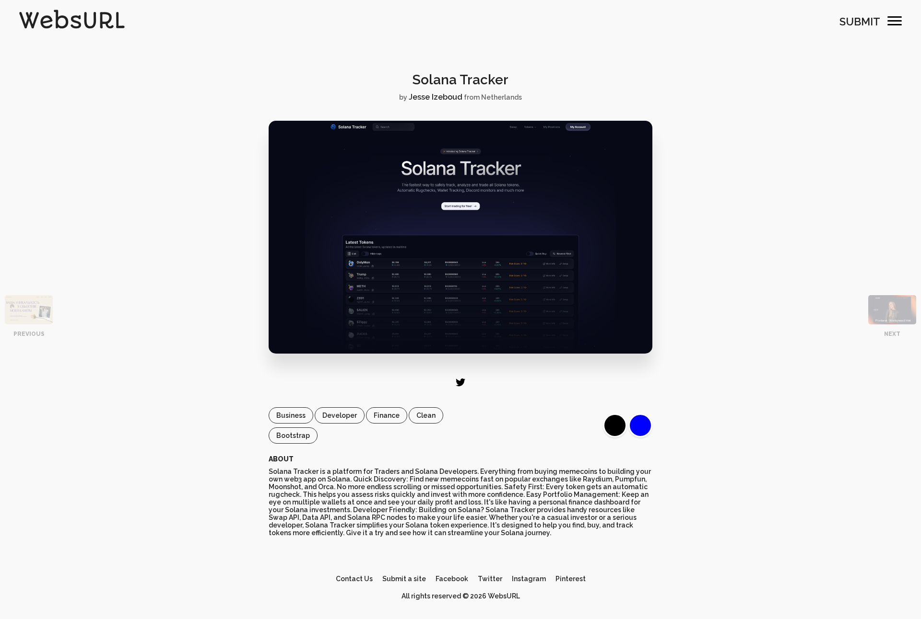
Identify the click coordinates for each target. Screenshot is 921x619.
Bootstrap (293, 435)
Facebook (452, 579)
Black (615, 425)
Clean (426, 415)
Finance (387, 415)
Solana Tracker (460, 80)
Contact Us (354, 579)
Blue (640, 425)
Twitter (490, 579)
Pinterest (570, 579)
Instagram (529, 579)
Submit (859, 21)
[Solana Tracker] (460, 351)
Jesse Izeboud (435, 97)
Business (291, 415)
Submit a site (404, 579)
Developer (339, 415)
